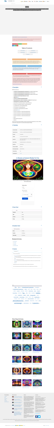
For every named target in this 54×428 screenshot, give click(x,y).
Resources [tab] (16, 251)
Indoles (38, 293)
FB (12, 45)
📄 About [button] (47, 1)
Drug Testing (15, 293)
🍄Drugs (30, 1)
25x (16, 287)
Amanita (34, 289)
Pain (36, 298)
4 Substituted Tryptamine (28, 287)
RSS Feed (24, 425)
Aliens (32, 289)
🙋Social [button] (44, 1)
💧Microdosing (40, 1)
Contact (37, 413)
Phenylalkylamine (18, 301)
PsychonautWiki (16, 255)
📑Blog (32, 1)
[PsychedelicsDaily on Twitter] (39, 416)
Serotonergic (18, 303)
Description (23, 50)
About (26, 289)
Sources (28, 54)
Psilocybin (27, 300)
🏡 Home (22, 1)
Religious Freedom (32, 300)
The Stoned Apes (13, 425)
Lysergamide (33, 295)
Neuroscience (23, 298)
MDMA (5, 399)
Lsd (28, 295)
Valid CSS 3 (17, 425)
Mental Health (16, 297)
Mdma (38, 295)
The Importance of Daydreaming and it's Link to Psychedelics (18, 402)
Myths (19, 298)
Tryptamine (36, 303)
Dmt (35, 291)
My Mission (16, 298)
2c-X (19, 287)
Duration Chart (33, 52)
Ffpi (27, 293)
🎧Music (37, 1)
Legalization (20, 295)
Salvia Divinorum (6, 401)
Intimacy (16, 295)
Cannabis (5, 396)
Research (36, 300)
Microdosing (22, 297)
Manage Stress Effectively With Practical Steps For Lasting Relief (18, 397)
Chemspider (15, 260)
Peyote (38, 298)
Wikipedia (15, 262)
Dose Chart (23, 52)
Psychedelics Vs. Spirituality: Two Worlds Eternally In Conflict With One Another (18, 409)
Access (29, 289)
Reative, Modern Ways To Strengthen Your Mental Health (18, 399)
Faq (24, 293)
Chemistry (33, 50)
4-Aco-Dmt (37, 287)
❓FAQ (34, 1)
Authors (38, 289)
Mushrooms (37, 297)
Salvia (40, 300)
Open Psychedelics (31, 298)
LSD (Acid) (5, 398)
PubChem (15, 259)
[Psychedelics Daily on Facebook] (36, 416)
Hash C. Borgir (47, 425)
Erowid (15, 257)
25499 (21, 153)
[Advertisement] (27, 278)
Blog (40, 289)
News (26, 298)
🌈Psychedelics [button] (26, 1)
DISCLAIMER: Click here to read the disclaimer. (20, 37)
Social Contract (26, 303)
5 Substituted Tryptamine (18, 289)
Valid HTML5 (21, 425)
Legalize (25, 295)
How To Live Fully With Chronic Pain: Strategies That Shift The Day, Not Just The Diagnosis (18, 406)
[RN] (18, 97)
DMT (5, 397)
